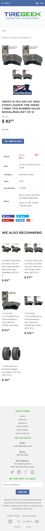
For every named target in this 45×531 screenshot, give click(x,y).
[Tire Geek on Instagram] (32, 472)
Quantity (5, 129)
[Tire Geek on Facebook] (19, 472)
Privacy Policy (22, 426)
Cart (41, 3)
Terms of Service (23, 433)
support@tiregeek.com (22, 446)
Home (4, 30)
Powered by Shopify (29, 516)
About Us (22, 419)
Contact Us (22, 423)
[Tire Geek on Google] (26, 472)
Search (23, 416)
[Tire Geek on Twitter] (12, 472)
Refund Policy (22, 429)
